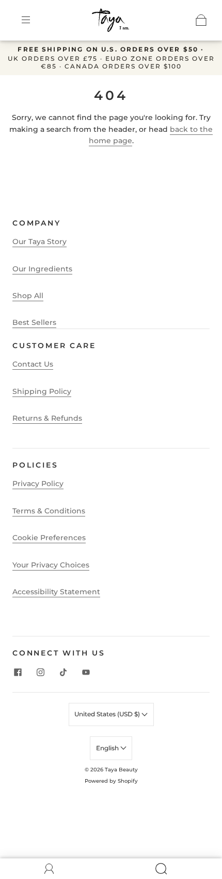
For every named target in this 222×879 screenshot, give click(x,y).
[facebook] (17, 672)
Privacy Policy (38, 483)
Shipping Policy (41, 391)
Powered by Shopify (111, 781)
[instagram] (40, 672)
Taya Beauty (121, 769)
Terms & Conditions (48, 510)
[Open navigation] (33, 20)
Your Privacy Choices (50, 565)
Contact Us (32, 364)
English (108, 748)
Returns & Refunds (47, 418)
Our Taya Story (39, 241)
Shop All (27, 295)
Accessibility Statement (56, 591)
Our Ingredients (42, 268)
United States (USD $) (107, 714)
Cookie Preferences (49, 537)
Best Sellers (34, 322)
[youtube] (85, 672)
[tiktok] (63, 672)
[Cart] (201, 20)
